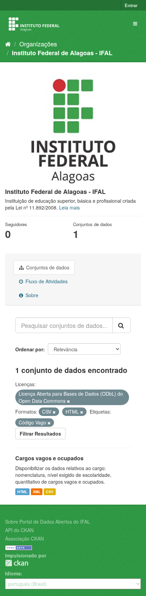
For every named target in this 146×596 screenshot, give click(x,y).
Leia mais (69, 207)
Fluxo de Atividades (46, 281)
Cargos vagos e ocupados (49, 458)
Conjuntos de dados (47, 267)
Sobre (31, 295)
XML (36, 491)
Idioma (13, 573)
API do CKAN (19, 530)
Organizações (38, 43)
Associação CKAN (24, 538)
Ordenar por (29, 349)
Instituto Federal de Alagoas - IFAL (62, 52)
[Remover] (68, 401)
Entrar (131, 5)
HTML (22, 491)
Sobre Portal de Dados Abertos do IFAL (47, 521)
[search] (121, 325)
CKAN (16, 563)
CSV (49, 491)
